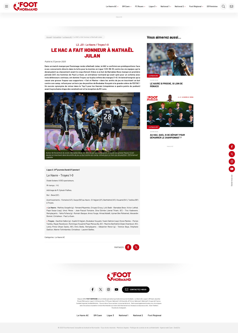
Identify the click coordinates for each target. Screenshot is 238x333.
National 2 (179, 6)
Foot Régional (195, 6)
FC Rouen (139, 6)
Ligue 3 (152, 6)
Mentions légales (123, 328)
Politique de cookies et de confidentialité (144, 328)
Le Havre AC (111, 6)
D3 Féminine (212, 6)
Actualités (57, 37)
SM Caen (126, 6)
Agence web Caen (166, 328)
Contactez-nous (137, 289)
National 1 (165, 6)
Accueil (49, 37)
